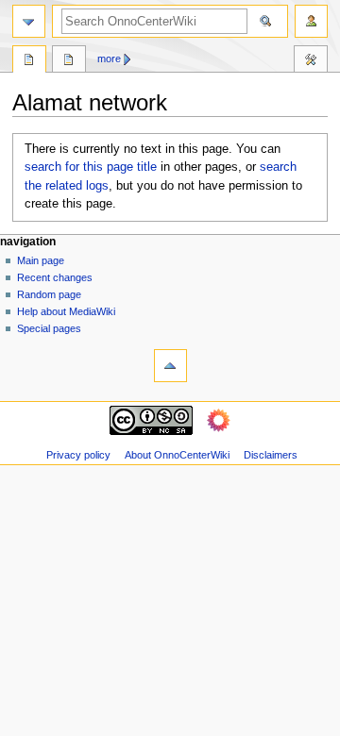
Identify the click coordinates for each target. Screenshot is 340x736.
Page (29, 61)
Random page (49, 294)
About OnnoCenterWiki (177, 454)
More (109, 58)
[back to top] (170, 365)
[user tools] (311, 21)
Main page (40, 260)
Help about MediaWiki (66, 311)
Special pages (49, 328)
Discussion (69, 61)
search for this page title (91, 167)
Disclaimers (271, 454)
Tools (311, 61)
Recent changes (55, 277)
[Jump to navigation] (28, 21)
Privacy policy (78, 454)
